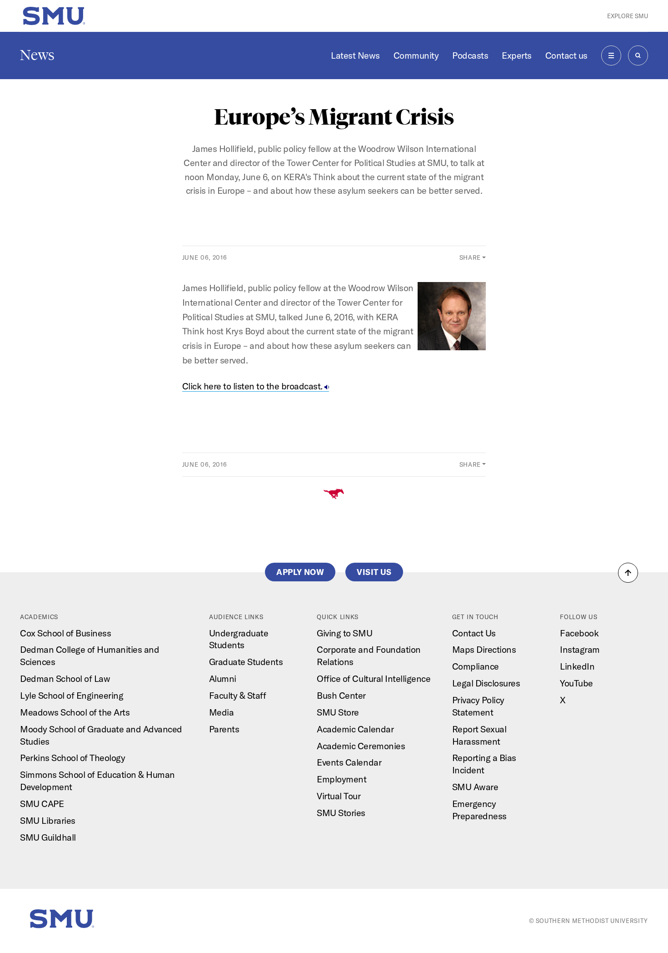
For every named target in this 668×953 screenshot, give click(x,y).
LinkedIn (577, 666)
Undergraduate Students (239, 639)
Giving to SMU (344, 633)
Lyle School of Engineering (71, 695)
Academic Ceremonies (361, 745)
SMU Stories (341, 812)
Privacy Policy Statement (478, 706)
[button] (628, 573)
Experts (517, 55)
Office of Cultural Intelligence (373, 678)
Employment (341, 779)
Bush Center (341, 695)
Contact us (566, 55)
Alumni (222, 678)
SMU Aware (475, 786)
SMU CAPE (42, 803)
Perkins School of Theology (72, 757)
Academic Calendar (355, 729)
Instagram (580, 649)
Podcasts (470, 55)
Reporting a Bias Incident (484, 764)
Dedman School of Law (65, 678)
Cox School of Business (65, 633)
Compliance (475, 666)
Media (221, 712)
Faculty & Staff (237, 695)
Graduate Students (246, 661)
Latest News (355, 55)
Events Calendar (349, 762)
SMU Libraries (47, 820)
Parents (224, 729)
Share (470, 257)
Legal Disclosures (486, 683)
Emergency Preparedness (479, 810)
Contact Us (474, 633)
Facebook (579, 633)
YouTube (576, 683)
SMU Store (338, 712)
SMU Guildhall (48, 837)
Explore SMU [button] (627, 16)
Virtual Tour (338, 796)
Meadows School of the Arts (75, 712)
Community (416, 55)
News (37, 55)
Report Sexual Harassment (479, 735)
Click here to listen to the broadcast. (253, 386)
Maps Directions (484, 649)
